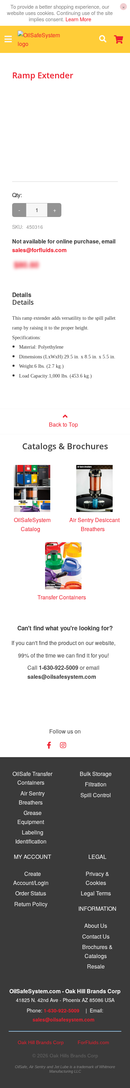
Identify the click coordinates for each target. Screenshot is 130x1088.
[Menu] (8, 39)
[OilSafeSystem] (45, 39)
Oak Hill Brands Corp (41, 1042)
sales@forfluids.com (39, 250)
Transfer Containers (61, 597)
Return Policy (30, 904)
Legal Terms (96, 893)
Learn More (78, 19)
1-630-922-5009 (61, 1010)
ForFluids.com (93, 1042)
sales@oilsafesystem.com (63, 1019)
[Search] (102, 39)
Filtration (95, 784)
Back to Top (63, 424)
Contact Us (96, 936)
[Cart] (118, 39)
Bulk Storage (96, 774)
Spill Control (95, 795)
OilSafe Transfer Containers (32, 778)
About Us (95, 926)
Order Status (30, 893)
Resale (96, 966)
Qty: (17, 195)
